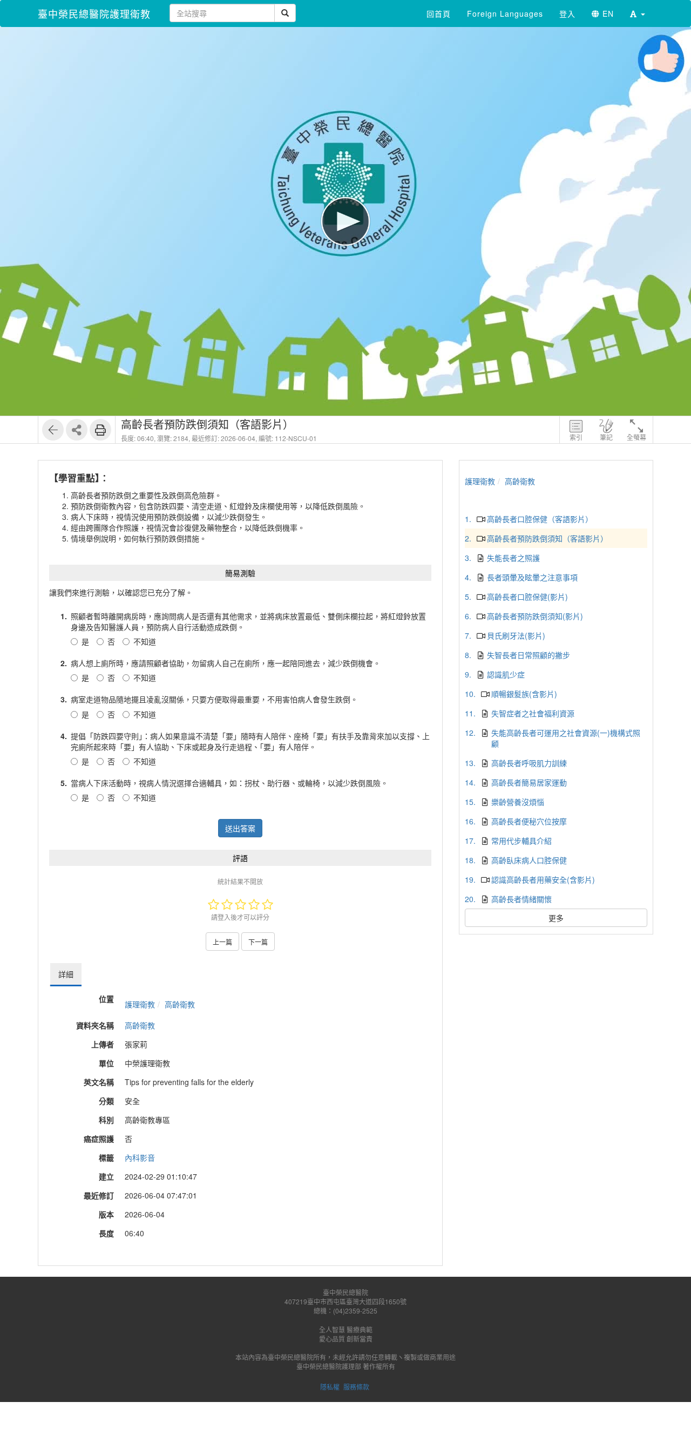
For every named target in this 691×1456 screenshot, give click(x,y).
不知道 (144, 641)
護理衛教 (140, 1004)
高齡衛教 (180, 1004)
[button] (637, 13)
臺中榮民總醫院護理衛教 (94, 13)
